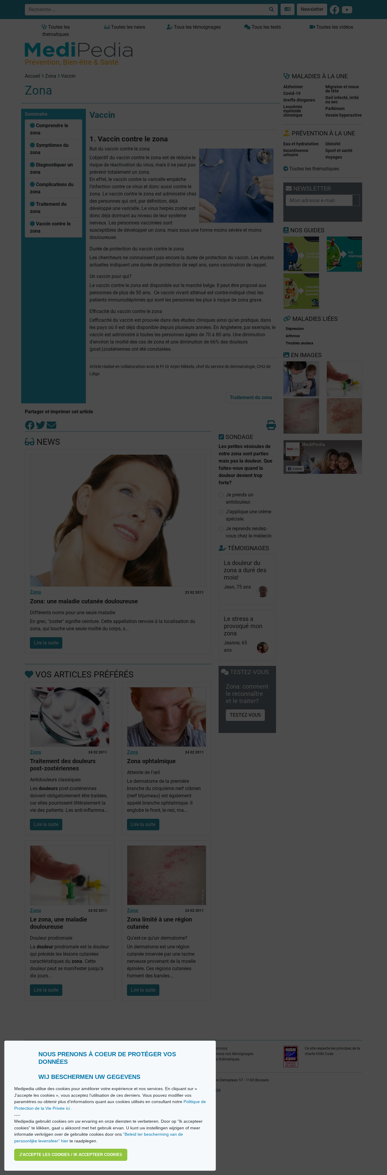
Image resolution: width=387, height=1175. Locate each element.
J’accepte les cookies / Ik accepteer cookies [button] (70, 1154)
